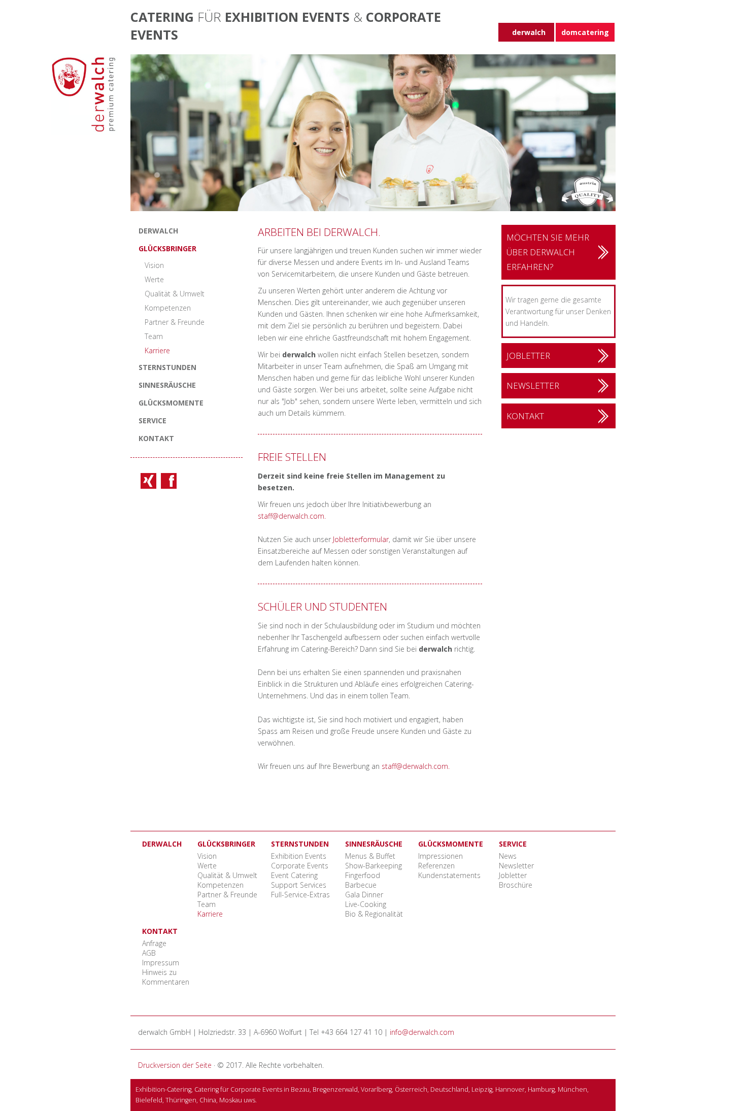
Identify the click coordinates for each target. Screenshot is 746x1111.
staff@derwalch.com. (292, 516)
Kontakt (156, 438)
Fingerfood (362, 875)
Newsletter (532, 385)
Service (152, 420)
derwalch (158, 230)
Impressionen (440, 856)
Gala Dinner (364, 894)
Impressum (160, 962)
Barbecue (361, 885)
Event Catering (294, 875)
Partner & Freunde (175, 322)
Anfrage (154, 943)
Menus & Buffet (370, 856)
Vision (154, 265)
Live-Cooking (365, 904)
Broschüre (515, 885)
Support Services (298, 885)
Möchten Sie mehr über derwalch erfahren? (547, 252)
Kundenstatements (449, 875)
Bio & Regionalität (374, 914)
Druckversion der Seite (175, 1065)
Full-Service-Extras (300, 894)
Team (154, 336)
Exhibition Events (298, 856)
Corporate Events (299, 865)
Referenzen (436, 865)
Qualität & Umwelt (175, 293)
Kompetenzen (168, 308)
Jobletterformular (361, 539)
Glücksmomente (171, 403)
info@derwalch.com (422, 1032)
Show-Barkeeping (373, 865)
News (508, 856)
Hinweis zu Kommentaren (165, 977)
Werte (154, 279)
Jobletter (528, 355)
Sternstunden (167, 367)
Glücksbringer (167, 248)
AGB (149, 953)
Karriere (157, 350)
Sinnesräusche (167, 385)
